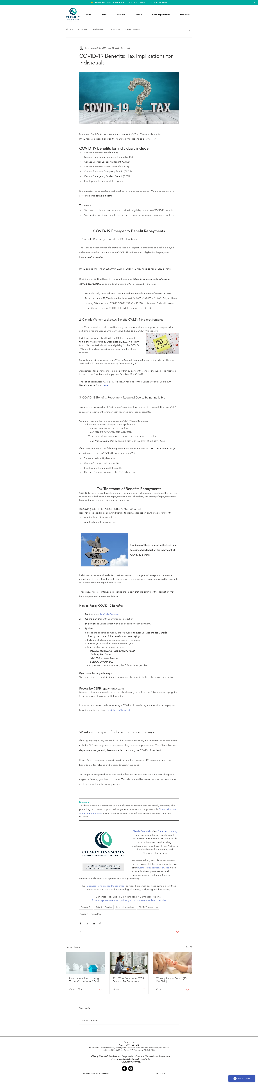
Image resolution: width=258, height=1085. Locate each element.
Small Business (98, 29)
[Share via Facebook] (80, 923)
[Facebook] (124, 1068)
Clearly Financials (133, 29)
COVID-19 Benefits (104, 907)
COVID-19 (82, 29)
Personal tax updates (125, 907)
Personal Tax (115, 29)
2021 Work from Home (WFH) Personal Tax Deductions (128, 980)
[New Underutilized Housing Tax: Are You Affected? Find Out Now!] (85, 963)
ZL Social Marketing (101, 1073)
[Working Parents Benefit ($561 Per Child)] (172, 963)
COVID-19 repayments (148, 907)
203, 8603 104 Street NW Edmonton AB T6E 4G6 (133, 1050)
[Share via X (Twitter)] (87, 923)
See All (189, 947)
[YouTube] (130, 1068)
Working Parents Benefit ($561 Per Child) (172, 980)
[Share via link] (100, 923)
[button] (188, 29)
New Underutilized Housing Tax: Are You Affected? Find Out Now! (84, 980)
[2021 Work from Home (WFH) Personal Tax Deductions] (129, 963)
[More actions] (177, 48)
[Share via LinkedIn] (93, 923)
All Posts (69, 29)
